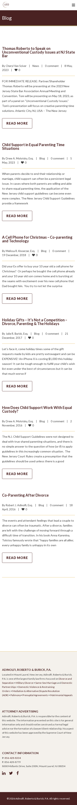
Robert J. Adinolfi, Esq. (19, 505)
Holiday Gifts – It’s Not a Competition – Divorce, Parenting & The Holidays (34, 322)
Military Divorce (24, 682)
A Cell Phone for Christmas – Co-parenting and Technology (37, 239)
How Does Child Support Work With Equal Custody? (37, 409)
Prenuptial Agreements (35, 695)
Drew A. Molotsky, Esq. (19, 158)
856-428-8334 (13, 757)
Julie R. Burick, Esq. (17, 333)
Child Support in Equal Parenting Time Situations (33, 146)
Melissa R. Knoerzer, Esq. (20, 251)
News (35, 66)
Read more (17, 123)
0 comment (52, 66)
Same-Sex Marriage (46, 682)
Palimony (15, 695)
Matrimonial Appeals (61, 695)
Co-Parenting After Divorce (25, 495)
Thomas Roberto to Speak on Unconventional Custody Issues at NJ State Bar (38, 52)
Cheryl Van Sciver (16, 66)
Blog (42, 158)
